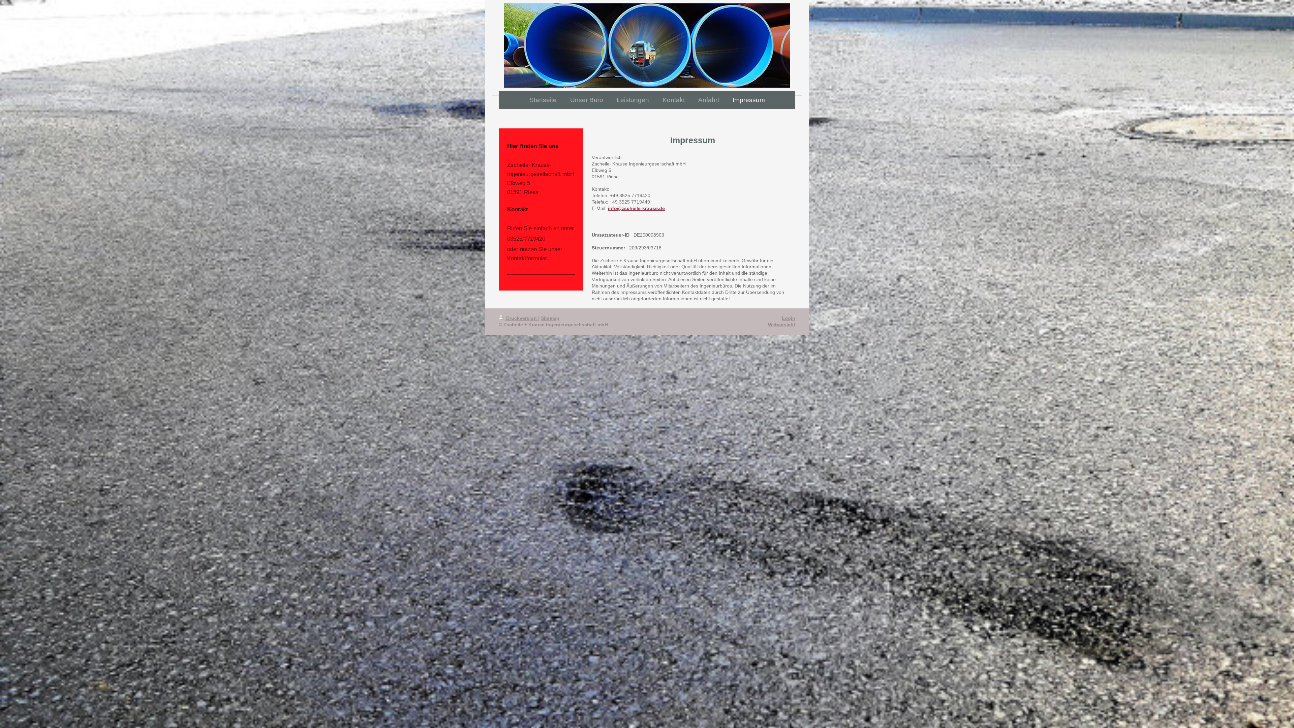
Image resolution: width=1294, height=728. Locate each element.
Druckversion (521, 318)
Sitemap (550, 318)
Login (788, 318)
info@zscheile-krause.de (636, 208)
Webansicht (781, 324)
